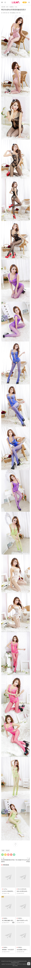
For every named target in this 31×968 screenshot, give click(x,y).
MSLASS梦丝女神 (22, 889)
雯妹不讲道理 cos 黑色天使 (23, 920)
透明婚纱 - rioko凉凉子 (8, 949)
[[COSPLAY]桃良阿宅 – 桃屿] (8, 877)
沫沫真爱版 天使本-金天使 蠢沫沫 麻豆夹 (22, 949)
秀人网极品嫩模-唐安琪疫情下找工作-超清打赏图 (8, 920)
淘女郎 (7, 850)
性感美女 (13, 12)
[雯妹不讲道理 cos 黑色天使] (23, 906)
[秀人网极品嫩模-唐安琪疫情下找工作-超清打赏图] (8, 906)
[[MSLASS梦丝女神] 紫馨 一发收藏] (23, 877)
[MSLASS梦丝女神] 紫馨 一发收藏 (22, 891)
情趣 (3, 850)
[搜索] (5, 2)
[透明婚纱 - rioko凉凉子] (8, 935)
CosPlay (5, 889)
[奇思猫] (15, 2)
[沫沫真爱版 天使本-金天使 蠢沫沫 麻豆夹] (23, 935)
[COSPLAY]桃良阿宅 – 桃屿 (8, 891)
